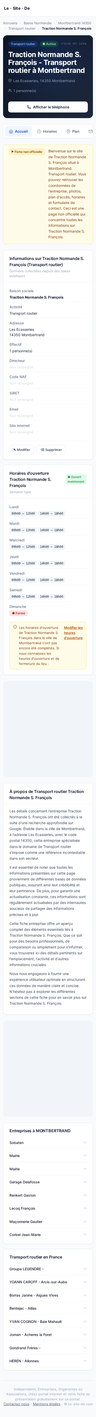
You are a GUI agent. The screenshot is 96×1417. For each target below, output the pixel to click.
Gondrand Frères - (24, 1348)
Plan (75, 131)
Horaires (50, 131)
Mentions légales (46, 1404)
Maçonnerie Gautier (25, 1221)
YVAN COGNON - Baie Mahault (35, 1321)
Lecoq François (22, 1208)
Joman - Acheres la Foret (30, 1334)
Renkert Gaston (22, 1195)
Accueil (21, 131)
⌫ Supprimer (51, 450)
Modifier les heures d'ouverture (73, 633)
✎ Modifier (21, 450)
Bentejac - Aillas (23, 1308)
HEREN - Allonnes (24, 1361)
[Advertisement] (48, 729)
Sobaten (16, 1142)
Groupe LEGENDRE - (26, 1269)
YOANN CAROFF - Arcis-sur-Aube (38, 1282)
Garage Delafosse (24, 1182)
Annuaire (10, 23)
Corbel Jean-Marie (25, 1234)
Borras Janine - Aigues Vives (33, 1295)
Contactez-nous (16, 1404)
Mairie (14, 1155)
